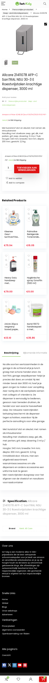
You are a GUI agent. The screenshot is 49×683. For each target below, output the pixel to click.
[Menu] (3, 3)
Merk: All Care (25, 528)
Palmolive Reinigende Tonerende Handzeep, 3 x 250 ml (34, 237)
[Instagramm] (14, 665)
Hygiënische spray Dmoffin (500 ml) (34, 280)
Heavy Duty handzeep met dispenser (10, 281)
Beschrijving (11, 352)
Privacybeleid (8, 626)
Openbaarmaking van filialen (16, 633)
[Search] (45, 3)
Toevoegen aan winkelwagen (27, 168)
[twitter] (9, 665)
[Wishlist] (18, 679)
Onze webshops (9, 610)
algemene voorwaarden (13, 630)
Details (4, 120)
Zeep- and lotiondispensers (15, 13)
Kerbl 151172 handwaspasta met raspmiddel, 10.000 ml (34, 329)
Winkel (5, 603)
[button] (45, 24)
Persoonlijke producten (23, 9)
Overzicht (6, 655)
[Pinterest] (25, 665)
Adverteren (7, 614)
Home (4, 9)
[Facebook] (4, 665)
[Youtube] (20, 665)
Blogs (4, 607)
